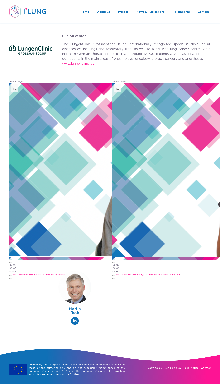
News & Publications (150, 11)
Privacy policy (153, 367)
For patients (181, 11)
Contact (203, 11)
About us (103, 11)
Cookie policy (172, 367)
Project (123, 11)
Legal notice (191, 367)
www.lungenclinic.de (78, 63)
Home (85, 11)
